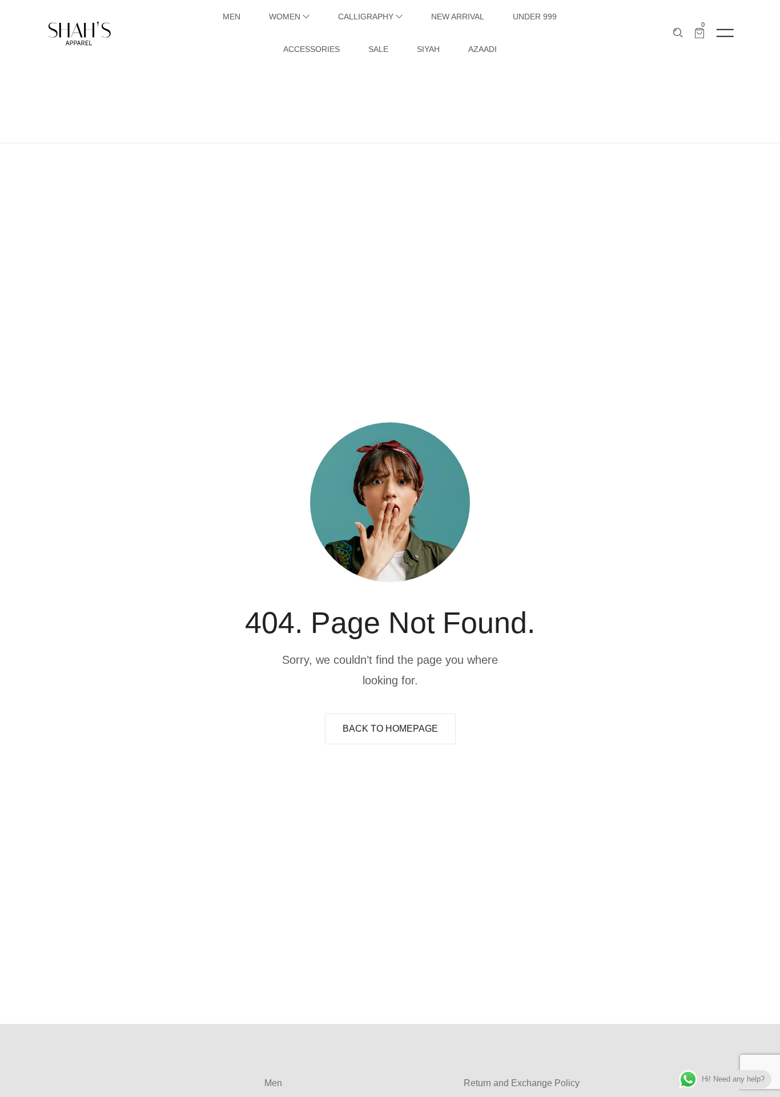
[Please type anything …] (678, 33)
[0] (699, 33)
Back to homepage (390, 728)
